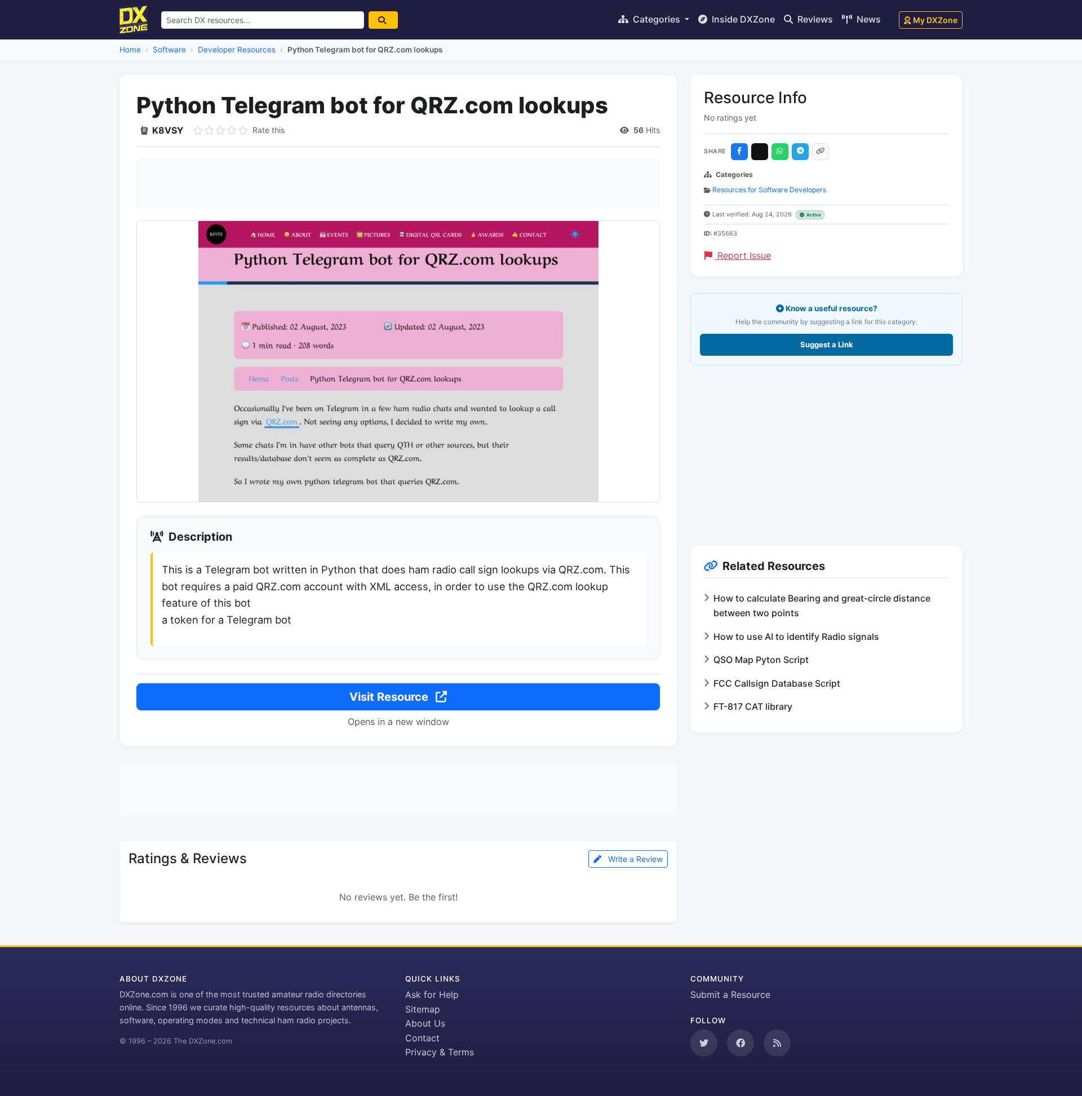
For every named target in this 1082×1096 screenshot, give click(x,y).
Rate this (268, 130)
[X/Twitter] (759, 151)
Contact (422, 1038)
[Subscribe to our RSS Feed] (777, 1043)
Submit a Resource (730, 994)
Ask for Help (432, 994)
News (867, 19)
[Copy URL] (820, 151)
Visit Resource (390, 697)
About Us (425, 1023)
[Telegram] (800, 151)
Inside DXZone (742, 19)
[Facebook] (739, 151)
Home (130, 49)
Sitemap (422, 1009)
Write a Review (634, 859)
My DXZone (935, 20)
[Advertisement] (398, 183)
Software (169, 49)
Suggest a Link (826, 344)
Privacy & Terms (439, 1052)
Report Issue (743, 255)
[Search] (383, 20)
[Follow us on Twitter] (703, 1043)
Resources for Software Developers (769, 189)
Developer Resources (237, 49)
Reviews (814, 19)
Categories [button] (656, 19)
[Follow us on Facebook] (740, 1043)
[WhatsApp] (779, 151)
